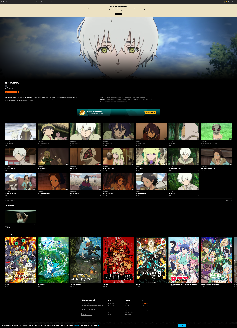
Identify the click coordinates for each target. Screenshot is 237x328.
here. (98, 325)
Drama (18, 85)
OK (182, 325)
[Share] (25, 92)
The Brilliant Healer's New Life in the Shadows (210, 284)
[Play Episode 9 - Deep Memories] (53, 159)
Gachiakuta (105, 284)
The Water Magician (41, 284)
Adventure (15, 85)
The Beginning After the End (75, 284)
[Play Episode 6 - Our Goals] (183, 134)
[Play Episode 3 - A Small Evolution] (85, 134)
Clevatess (7, 284)
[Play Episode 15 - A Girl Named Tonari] (20, 184)
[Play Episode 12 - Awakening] (151, 159)
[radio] (6, 88)
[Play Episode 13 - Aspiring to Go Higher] (183, 159)
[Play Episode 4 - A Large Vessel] (118, 134)
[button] (30, 2)
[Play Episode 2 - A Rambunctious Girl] (53, 134)
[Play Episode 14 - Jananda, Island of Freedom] (216, 159)
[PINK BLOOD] (20, 219)
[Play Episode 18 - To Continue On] (118, 184)
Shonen (21, 85)
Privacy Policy (76, 325)
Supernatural (26, 85)
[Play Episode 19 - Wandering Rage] (151, 184)
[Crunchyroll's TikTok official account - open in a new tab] (92, 309)
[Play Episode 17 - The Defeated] (85, 184)
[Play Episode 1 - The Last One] (20, 134)
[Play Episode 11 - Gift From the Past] (118, 159)
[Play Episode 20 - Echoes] (183, 184)
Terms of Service (101, 9)
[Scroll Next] (234, 263)
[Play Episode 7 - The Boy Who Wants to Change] (216, 134)
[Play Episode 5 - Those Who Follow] (151, 134)
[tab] (111, 289)
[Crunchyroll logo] (5, 2)
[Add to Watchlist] (19, 92)
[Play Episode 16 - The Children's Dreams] (53, 184)
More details (7, 104)
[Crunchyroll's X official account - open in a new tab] (89, 309)
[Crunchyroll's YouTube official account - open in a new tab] (82, 309)
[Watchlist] (232, 2)
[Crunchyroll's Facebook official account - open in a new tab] (84, 309)
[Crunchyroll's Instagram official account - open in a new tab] (87, 309)
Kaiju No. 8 (138, 284)
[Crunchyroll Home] (88, 300)
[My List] (22, 92)
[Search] (229, 2)
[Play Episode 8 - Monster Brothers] (20, 159)
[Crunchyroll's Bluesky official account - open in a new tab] (94, 309)
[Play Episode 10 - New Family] (85, 159)
